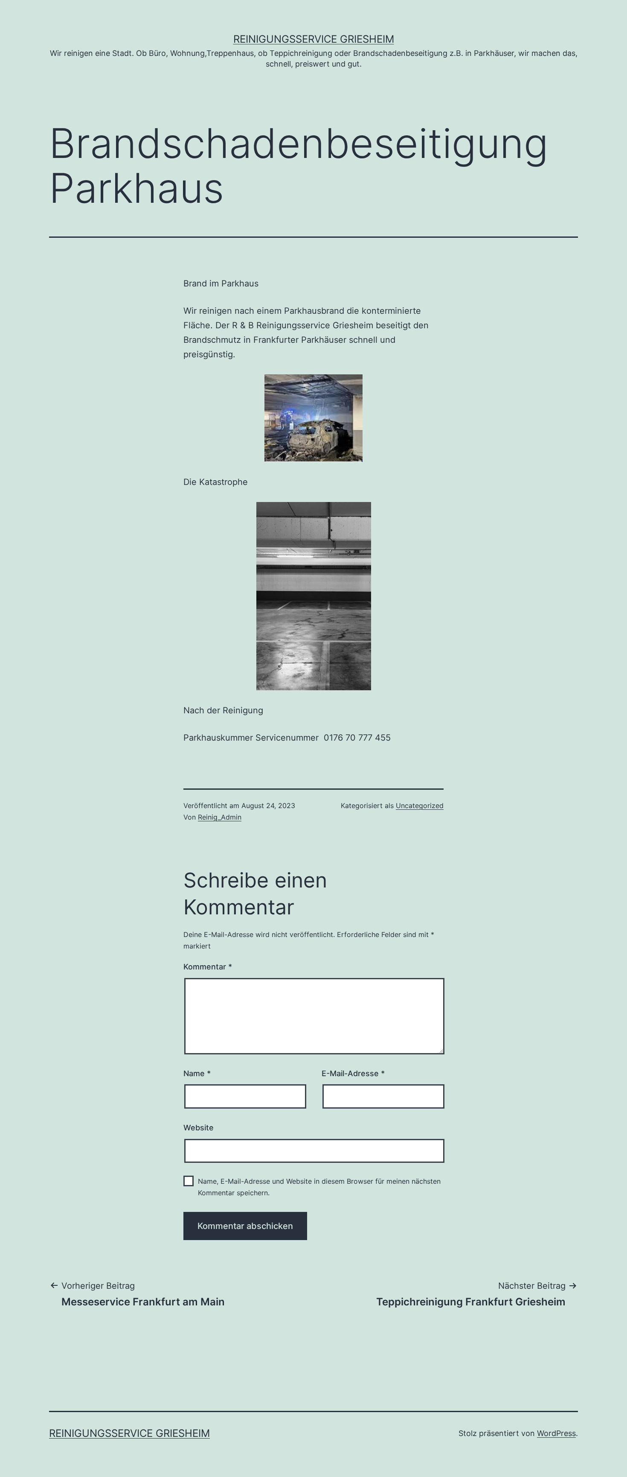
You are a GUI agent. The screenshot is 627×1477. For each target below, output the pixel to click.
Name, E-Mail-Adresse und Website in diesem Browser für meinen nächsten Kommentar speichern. (319, 1187)
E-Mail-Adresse (353, 1073)
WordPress (556, 1433)
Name (197, 1073)
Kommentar (207, 966)
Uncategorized (420, 805)
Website (198, 1127)
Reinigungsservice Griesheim (313, 39)
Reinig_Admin (219, 817)
